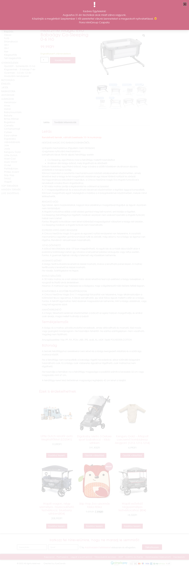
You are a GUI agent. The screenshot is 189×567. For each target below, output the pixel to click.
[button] (184, 4)
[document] (94, 283)
